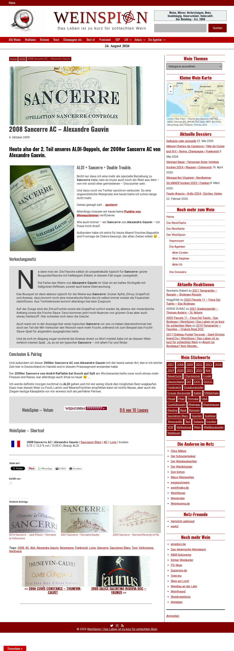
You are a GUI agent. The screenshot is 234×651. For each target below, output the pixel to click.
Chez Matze (178, 451)
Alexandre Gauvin (47, 548)
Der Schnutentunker (183, 456)
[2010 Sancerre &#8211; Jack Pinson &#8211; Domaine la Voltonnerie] (33, 519)
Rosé (56, 39)
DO (189, 381)
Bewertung (66, 548)
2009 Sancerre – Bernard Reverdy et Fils (136, 534)
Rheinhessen (211, 404)
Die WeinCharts (176, 223)
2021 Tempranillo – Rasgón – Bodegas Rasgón (191, 292)
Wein (197, 427)
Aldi (32, 548)
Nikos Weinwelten (182, 477)
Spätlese (210, 416)
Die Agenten (155, 39)
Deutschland (175, 381)
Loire (113, 442)
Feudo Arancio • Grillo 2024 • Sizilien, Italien (194, 193)
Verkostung (146, 548)
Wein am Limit (180, 581)
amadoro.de (178, 544)
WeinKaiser (178, 493)
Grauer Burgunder (179, 393)
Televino (176, 576)
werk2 (175, 526)
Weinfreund (178, 591)
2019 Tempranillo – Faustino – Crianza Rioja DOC (193, 327)
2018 (218, 364)
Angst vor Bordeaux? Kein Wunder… (190, 344)
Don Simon (178, 472)
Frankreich (81, 548)
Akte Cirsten (180, 252)
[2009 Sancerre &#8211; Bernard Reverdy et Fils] (137, 519)
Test (134, 548)
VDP (117, 39)
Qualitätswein (176, 404)
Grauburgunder (194, 387)
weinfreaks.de (180, 487)
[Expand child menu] (131, 40)
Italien (197, 393)
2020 (180, 370)
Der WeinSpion (175, 234)
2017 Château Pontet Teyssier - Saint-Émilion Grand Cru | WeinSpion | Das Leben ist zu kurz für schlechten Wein (195, 338)
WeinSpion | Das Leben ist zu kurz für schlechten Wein (122, 629)
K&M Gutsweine (181, 555)
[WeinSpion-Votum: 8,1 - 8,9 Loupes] (86, 408)
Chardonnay (192, 376)
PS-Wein (176, 565)
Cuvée (207, 376)
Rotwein (44, 39)
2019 (170, 370)
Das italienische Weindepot (188, 549)
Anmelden (172, 616)
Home (12, 3)
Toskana (198, 421)
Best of (91, 39)
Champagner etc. (72, 39)
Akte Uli (177, 264)
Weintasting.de (180, 503)
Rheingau (194, 404)
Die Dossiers (177, 272)
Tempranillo (174, 421)
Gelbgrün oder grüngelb (181, 141)
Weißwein (30, 39)
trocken (211, 421)
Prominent (105, 39)
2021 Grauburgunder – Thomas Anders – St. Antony (192, 310)
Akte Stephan (180, 258)
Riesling (172, 410)
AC (105, 442)
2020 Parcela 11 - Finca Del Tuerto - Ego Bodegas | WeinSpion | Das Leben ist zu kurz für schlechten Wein (195, 321)
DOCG (208, 381)
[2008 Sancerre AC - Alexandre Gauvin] (42, 208)
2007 (170, 364)
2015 (208, 364)
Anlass (138, 39)
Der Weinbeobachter (184, 461)
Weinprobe (178, 498)
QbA (204, 398)
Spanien (197, 416)
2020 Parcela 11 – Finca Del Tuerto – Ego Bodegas (193, 301)
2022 (199, 370)
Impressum (176, 241)
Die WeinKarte (175, 228)
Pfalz (181, 398)
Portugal (193, 398)
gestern (111, 205)
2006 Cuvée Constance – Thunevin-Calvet (55, 590)
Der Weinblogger (181, 466)
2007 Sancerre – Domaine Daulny (80, 534)
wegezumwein (180, 482)
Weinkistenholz (180, 597)
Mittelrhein (211, 393)
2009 (189, 364)
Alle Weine (14, 39)
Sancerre (102, 548)
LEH (126, 39)
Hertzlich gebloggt (183, 521)
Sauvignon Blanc (91, 442)
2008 (22, 59)
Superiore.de (179, 570)
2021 (189, 370)
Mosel (171, 398)
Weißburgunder (214, 427)
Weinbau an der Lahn (184, 586)
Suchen (217, 28)
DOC (197, 381)
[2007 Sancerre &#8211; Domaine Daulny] (85, 519)
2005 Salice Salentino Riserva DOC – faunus (118, 590)
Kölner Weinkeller (182, 560)
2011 (199, 364)
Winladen (176, 602)
